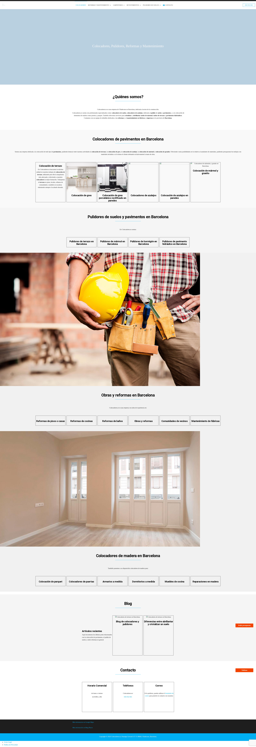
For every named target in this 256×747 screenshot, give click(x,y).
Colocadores (81, 5)
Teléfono (244, 670)
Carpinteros (118, 5)
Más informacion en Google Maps (83, 722)
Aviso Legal (8, 742)
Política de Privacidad (11, 745)
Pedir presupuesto (244, 625)
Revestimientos (133, 5)
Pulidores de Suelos (151, 5)
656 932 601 (128, 697)
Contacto (169, 5)
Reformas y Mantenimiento (98, 5)
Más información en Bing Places (82, 727)
